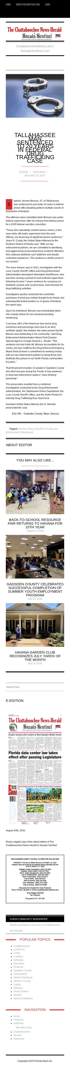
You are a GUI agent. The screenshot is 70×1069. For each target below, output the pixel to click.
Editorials (19, 960)
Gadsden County (43, 428)
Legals (17, 984)
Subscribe (19, 1038)
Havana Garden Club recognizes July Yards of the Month (35, 656)
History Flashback (23, 977)
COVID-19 (19, 949)
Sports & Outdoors (23, 998)
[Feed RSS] (9, 13)
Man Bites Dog (24, 1027)
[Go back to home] (35, 32)
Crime (30, 428)
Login (47, 4)
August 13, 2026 (35, 530)
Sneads (18, 995)
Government (20, 974)
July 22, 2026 (35, 599)
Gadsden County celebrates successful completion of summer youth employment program (35, 589)
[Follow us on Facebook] (15, 13)
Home (8, 4)
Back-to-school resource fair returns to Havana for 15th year (35, 523)
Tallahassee (26, 432)
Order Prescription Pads (28, 4)
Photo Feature (21, 991)
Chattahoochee (22, 946)
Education (19, 963)
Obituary (18, 988)
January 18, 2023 (34, 175)
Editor (23, 172)
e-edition (18, 956)
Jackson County (22, 981)
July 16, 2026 (35, 663)
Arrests (22, 428)
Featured (39, 172)
